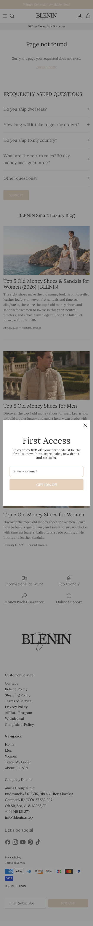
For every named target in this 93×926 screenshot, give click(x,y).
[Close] (85, 425)
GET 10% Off (46, 485)
